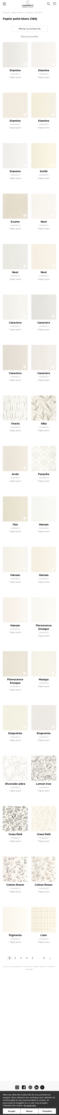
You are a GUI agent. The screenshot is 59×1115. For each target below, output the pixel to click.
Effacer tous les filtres (29, 36)
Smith (44, 171)
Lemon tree (43, 783)
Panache (43, 474)
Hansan (44, 524)
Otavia (15, 423)
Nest (44, 221)
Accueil (6, 12)
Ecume (15, 221)
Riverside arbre (15, 783)
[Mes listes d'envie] (54, 4)
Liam (43, 935)
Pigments (15, 935)
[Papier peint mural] (42, 1088)
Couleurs (29, 12)
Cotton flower (15, 884)
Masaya (44, 679)
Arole (15, 474)
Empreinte (15, 733)
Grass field (15, 834)
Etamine (15, 70)
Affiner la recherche (30, 28)
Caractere (15, 322)
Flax (15, 524)
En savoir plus (30, 1105)
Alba (44, 423)
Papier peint (17, 12)
